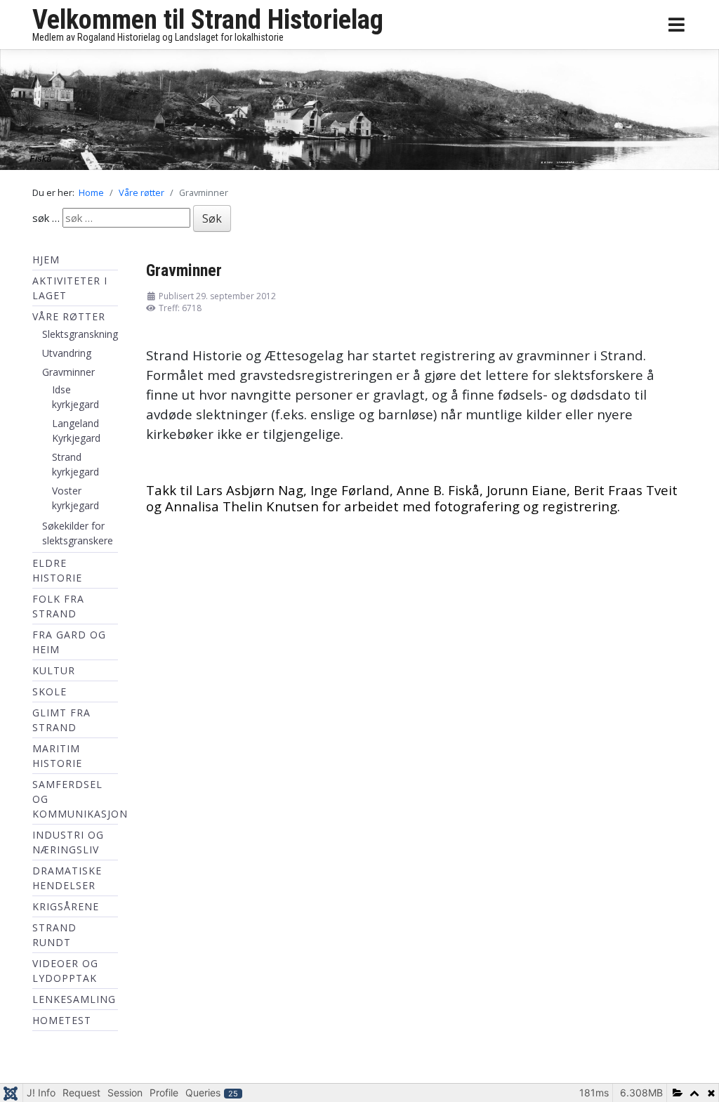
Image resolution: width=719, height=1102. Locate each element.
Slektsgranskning (80, 337)
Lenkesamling (74, 1002)
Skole (49, 695)
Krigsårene (65, 910)
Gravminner (68, 375)
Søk (212, 222)
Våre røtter (68, 320)
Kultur (53, 674)
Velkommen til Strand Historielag (207, 19)
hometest (61, 1023)
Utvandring (66, 356)
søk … (46, 221)
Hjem (46, 263)
